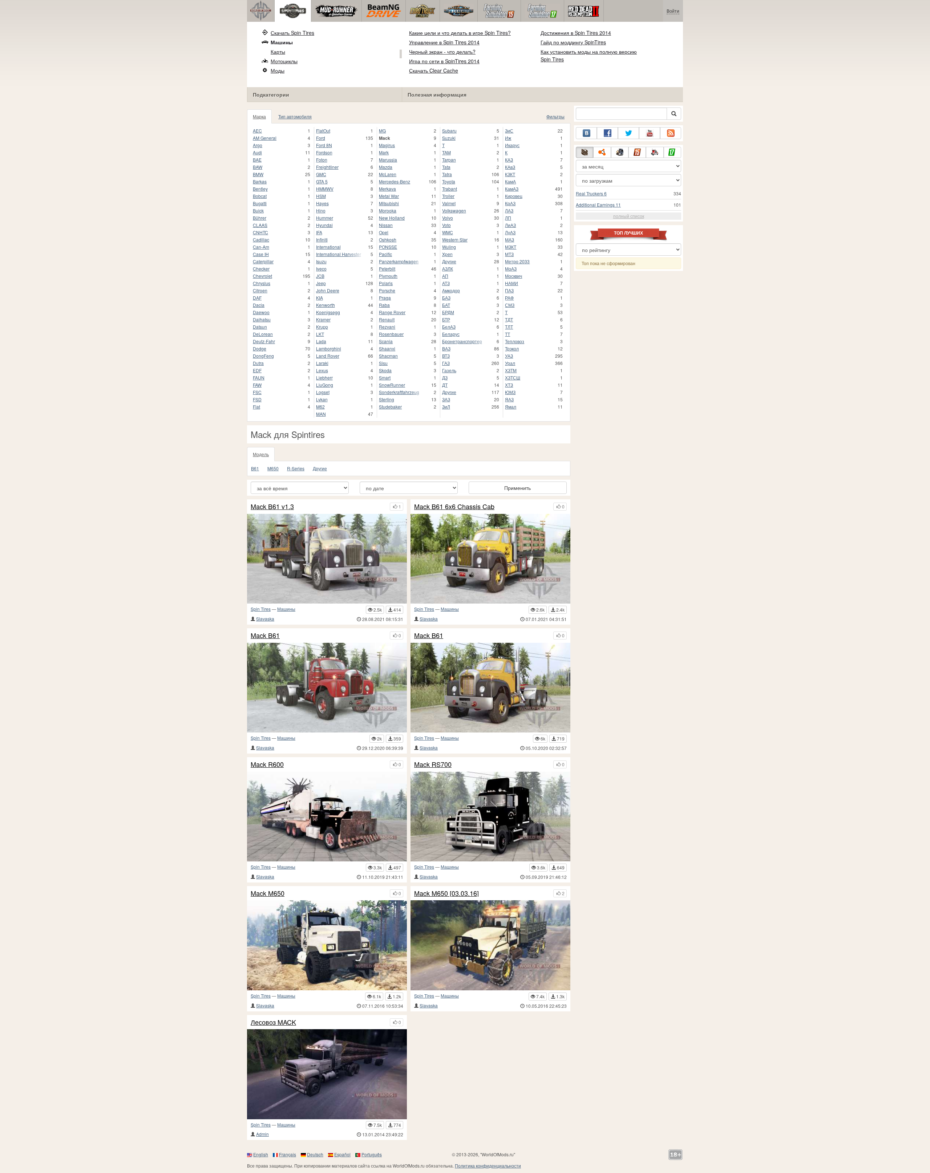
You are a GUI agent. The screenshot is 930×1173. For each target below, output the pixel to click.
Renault (387, 319)
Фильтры (555, 116)
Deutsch (315, 1154)
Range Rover (392, 312)
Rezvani (387, 327)
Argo (257, 145)
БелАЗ (449, 327)
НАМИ (511, 283)
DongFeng (263, 356)
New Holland (392, 218)
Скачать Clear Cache (433, 70)
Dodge (259, 348)
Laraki (322, 363)
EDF (257, 370)
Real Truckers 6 (591, 193)
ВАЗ (446, 348)
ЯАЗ (509, 399)
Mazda (385, 167)
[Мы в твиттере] (628, 133)
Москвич (513, 276)
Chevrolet (262, 276)
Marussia (388, 160)
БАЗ (446, 298)
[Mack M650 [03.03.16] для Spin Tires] (490, 945)
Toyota (448, 181)
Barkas (260, 181)
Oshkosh (387, 239)
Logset (322, 392)
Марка (259, 116)
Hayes (322, 203)
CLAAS (260, 225)
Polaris (386, 283)
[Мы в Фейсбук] (607, 133)
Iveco (321, 268)
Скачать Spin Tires (292, 32)
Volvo (447, 218)
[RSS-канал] (670, 133)
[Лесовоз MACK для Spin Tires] (327, 1074)
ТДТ (509, 319)
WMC (447, 232)
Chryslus (261, 283)
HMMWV (324, 189)
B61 (255, 468)
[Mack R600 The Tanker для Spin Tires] (327, 816)
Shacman (388, 356)
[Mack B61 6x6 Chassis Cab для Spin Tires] (490, 559)
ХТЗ (509, 385)
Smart (385, 377)
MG (382, 130)
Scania (386, 341)
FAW (257, 385)
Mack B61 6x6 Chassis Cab (454, 506)
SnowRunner (392, 385)
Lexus (322, 370)
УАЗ (509, 356)
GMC (321, 174)
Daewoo (261, 312)
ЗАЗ (446, 399)
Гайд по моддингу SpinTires (573, 42)
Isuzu (321, 261)
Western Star (455, 239)
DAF (257, 298)
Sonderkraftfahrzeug (399, 392)
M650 (273, 468)
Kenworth (325, 305)
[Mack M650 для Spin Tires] (327, 945)
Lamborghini (328, 348)
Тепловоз (514, 341)
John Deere (327, 290)
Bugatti (260, 203)
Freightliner (327, 167)
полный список (628, 216)
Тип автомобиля (295, 116)
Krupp (322, 327)
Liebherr (324, 377)
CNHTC (260, 232)
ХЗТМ (511, 370)
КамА (510, 181)
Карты (278, 51)
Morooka (387, 210)
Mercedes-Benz (394, 181)
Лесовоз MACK (273, 1022)
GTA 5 (322, 181)
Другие (449, 261)
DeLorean (263, 334)
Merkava (387, 189)
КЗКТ (510, 174)
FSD (257, 399)
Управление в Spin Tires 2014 (444, 42)
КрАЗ (510, 203)
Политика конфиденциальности (488, 1165)
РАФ (509, 298)
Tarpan (449, 160)
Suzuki (449, 138)
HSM (321, 196)
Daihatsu (262, 319)
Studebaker (390, 406)
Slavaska (265, 619)
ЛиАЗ (510, 225)
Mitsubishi (389, 203)
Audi (257, 152)
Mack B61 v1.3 (272, 506)
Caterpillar (263, 261)
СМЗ (509, 305)
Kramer (323, 319)
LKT (320, 334)
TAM (446, 152)
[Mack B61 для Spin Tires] (490, 687)
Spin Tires (261, 609)
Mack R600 (267, 764)
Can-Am (261, 247)
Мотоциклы (284, 61)
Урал (510, 363)
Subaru (449, 130)
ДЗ (445, 377)
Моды (277, 70)
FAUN (258, 377)
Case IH (261, 254)
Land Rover (327, 356)
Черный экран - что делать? (442, 51)
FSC (257, 392)
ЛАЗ (509, 210)
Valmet (449, 203)
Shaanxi (387, 348)
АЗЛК (447, 268)
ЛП (508, 218)
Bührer (259, 218)
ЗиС (509, 130)
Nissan (386, 225)
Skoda (385, 370)
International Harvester (338, 254)
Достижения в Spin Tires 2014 (576, 32)
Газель (449, 370)
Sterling (386, 399)
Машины (282, 42)
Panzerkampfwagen (398, 261)
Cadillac (261, 239)
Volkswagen (454, 210)
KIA (319, 298)
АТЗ (446, 283)
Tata (446, 167)
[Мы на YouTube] (649, 133)
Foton (321, 160)
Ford (320, 138)
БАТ (446, 305)
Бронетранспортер (462, 341)
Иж (508, 138)
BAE (257, 160)
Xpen (447, 254)
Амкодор (451, 290)
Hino (321, 210)
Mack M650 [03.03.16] (446, 893)
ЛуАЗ (510, 232)
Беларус (451, 334)
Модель (261, 454)
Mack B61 (265, 635)
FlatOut (323, 130)
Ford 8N (324, 145)
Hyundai (324, 225)
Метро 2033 (517, 261)
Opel (383, 232)
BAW (257, 167)
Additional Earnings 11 (598, 205)
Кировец (513, 196)
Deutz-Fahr (264, 341)
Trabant (449, 189)
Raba (384, 305)
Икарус (512, 145)
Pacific (385, 254)
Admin (262, 1134)
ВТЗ (446, 356)
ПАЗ (509, 290)
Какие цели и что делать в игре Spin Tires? (460, 32)
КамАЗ (511, 189)
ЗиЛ (446, 406)
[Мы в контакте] (586, 133)
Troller (448, 196)
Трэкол (512, 348)
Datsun (260, 327)
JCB (320, 276)
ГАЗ (446, 363)
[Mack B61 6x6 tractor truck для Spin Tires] (327, 687)
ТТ (507, 334)
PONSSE (388, 247)
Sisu (383, 363)
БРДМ (448, 312)
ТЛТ (509, 327)
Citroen (260, 290)
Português (371, 1154)
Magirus (387, 145)
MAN (321, 414)
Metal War (389, 196)
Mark (384, 152)
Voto (446, 225)
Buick (258, 210)
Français (287, 1154)
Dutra (258, 363)
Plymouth (388, 276)
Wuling (449, 247)
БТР (446, 319)
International (328, 247)
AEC (257, 130)
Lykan (322, 399)
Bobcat (260, 196)
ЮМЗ (510, 392)
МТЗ (509, 254)
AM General (264, 138)
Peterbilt (387, 268)
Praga (385, 298)
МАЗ (509, 239)
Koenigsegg (328, 312)
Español (342, 1154)
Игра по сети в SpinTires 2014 (444, 61)
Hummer (324, 218)
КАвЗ (510, 167)
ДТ (445, 385)
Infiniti (322, 239)
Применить (517, 487)
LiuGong (324, 385)
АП (445, 276)
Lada (321, 341)
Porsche (387, 290)
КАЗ (509, 160)
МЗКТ (510, 247)
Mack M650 (267, 893)
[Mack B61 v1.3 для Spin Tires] (327, 559)
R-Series (295, 468)
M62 (320, 406)
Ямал (510, 406)
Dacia (258, 305)
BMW (258, 174)
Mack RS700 (433, 764)
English (260, 1154)
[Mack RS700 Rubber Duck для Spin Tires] (490, 816)
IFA (319, 232)
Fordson (324, 152)
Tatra (447, 174)
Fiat (256, 406)
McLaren (387, 174)
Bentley (260, 189)
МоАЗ (511, 268)
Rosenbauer (391, 334)
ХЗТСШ (512, 377)
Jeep (321, 283)
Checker (261, 268)
